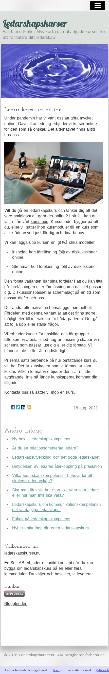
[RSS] (29, 407)
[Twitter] (18, 407)
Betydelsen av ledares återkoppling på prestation (57, 466)
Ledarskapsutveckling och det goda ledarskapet (55, 457)
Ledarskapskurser (35, 23)
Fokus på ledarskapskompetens (41, 519)
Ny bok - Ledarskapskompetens (41, 439)
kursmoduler (58, 227)
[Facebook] (13, 407)
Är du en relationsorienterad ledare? (45, 448)
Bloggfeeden (15, 603)
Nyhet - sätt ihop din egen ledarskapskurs (50, 528)
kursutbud (39, 221)
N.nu (56, 670)
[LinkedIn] (23, 407)
